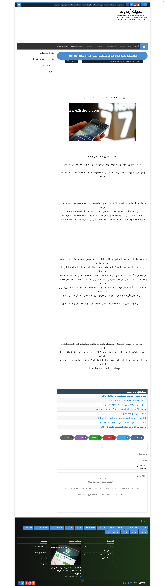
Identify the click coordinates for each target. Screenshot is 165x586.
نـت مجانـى (99, 46)
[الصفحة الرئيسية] (144, 46)
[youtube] (135, 4)
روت (129, 46)
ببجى (68, 527)
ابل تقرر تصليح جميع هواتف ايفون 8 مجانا (132, 413)
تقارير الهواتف (41, 527)
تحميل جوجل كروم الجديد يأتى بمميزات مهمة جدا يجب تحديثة (124, 404)
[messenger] (142, 4)
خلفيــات (90, 46)
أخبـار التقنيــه (112, 46)
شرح (123, 532)
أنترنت (101, 527)
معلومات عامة (111, 532)
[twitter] (131, 4)
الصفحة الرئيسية (118, 61)
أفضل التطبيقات (114, 527)
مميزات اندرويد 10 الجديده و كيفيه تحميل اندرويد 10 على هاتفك (124, 396)
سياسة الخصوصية (110, 5)
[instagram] (138, 4)
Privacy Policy (98, 5)
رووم (133, 532)
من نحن (64, 5)
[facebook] (127, 4)
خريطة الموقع (87, 5)
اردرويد (77, 577)
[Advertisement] (58, 25)
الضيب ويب (89, 527)
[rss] (33, 583)
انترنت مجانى (97, 557)
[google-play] (145, 4)
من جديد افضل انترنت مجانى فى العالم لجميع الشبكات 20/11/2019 (123, 427)
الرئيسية (120, 5)
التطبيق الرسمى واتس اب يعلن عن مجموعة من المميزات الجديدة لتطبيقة (120, 418)
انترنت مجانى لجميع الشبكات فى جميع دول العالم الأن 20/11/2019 (123, 422)
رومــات (122, 46)
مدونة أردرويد (131, 11)
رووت (142, 532)
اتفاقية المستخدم (75, 5)
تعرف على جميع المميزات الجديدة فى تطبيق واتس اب (127, 400)
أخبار (110, 61)
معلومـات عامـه (62, 46)
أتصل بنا (57, 5)
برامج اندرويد (56, 527)
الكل (77, 527)
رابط (42, 558)
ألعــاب (136, 46)
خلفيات (27, 527)
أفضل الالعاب (130, 527)
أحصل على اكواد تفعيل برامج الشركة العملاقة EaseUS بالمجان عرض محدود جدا (119, 409)
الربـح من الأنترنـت (77, 46)
